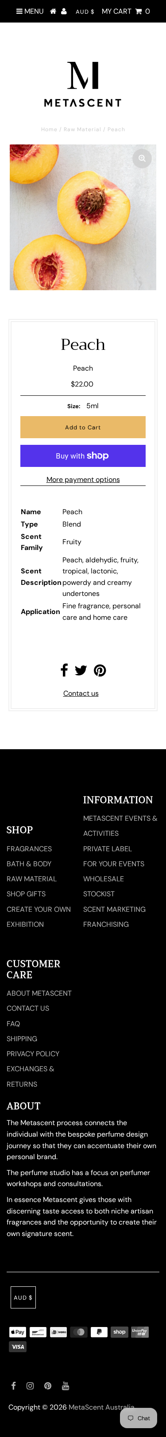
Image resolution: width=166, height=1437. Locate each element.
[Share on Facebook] (64, 673)
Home (49, 129)
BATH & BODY (29, 863)
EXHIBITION (25, 924)
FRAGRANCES (29, 848)
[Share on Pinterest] (100, 673)
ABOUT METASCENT (39, 993)
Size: (73, 406)
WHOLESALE (103, 878)
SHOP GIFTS (26, 894)
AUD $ (85, 11)
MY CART (126, 11)
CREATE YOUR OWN (39, 909)
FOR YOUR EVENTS (113, 863)
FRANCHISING (106, 924)
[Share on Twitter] (81, 673)
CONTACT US (28, 1008)
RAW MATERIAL (32, 878)
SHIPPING (22, 1038)
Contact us (81, 693)
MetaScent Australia (102, 1407)
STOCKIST (99, 894)
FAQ (13, 1023)
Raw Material (82, 129)
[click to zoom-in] (142, 158)
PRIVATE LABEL (107, 848)
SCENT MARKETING (114, 909)
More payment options (83, 479)
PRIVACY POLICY (33, 1053)
